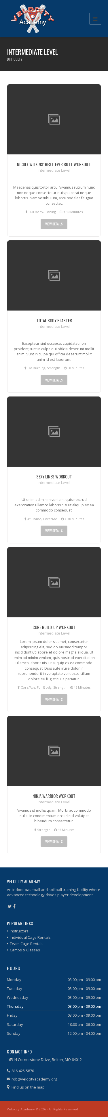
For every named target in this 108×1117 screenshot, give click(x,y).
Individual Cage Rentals (30, 937)
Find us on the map (28, 1087)
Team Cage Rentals (26, 943)
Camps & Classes (25, 950)
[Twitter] (9, 906)
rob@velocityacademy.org (34, 1079)
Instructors (19, 931)
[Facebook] (14, 906)
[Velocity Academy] (32, 18)
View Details (54, 223)
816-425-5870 (23, 1070)
